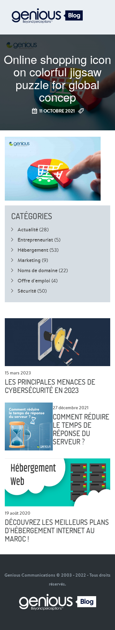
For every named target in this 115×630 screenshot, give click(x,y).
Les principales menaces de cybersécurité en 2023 (50, 386)
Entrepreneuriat (35, 239)
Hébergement (33, 249)
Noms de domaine (37, 270)
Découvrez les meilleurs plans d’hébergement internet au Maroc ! (57, 530)
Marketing (29, 260)
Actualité (28, 229)
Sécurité (27, 290)
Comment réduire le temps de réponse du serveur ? (81, 429)
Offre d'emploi (34, 280)
